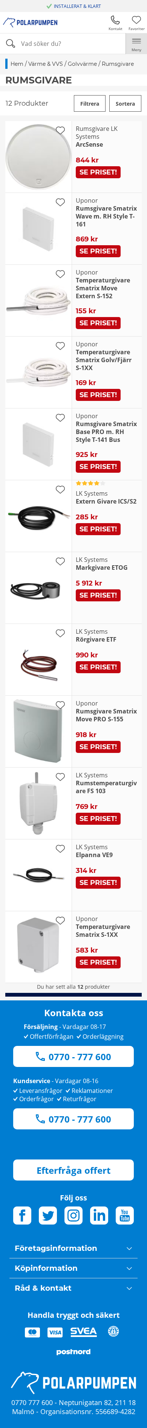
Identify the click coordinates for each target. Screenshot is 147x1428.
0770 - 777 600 (80, 1056)
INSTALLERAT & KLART (77, 6)
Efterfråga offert (73, 1170)
